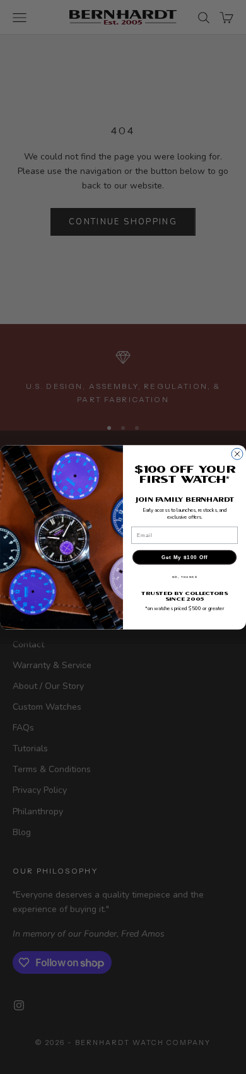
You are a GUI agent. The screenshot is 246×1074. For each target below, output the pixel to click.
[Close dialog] (237, 453)
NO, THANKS (184, 577)
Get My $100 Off (184, 557)
